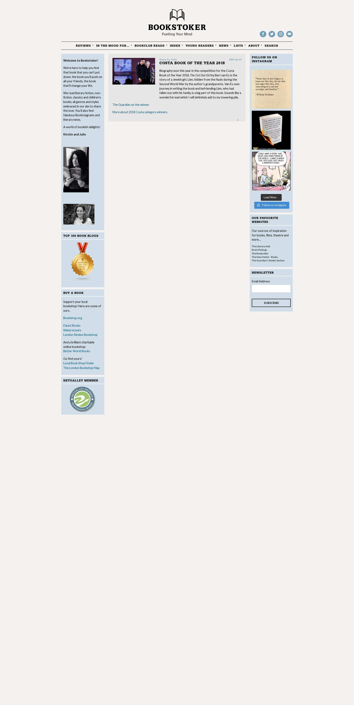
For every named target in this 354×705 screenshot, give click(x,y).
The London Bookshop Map (81, 368)
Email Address (261, 281)
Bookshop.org (72, 318)
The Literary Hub (261, 246)
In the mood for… (112, 45)
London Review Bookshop (80, 334)
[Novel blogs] (82, 263)
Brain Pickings (259, 249)
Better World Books (76, 351)
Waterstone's (72, 330)
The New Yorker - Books (265, 256)
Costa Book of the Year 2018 (192, 63)
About (254, 45)
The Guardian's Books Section (268, 260)
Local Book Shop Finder (78, 363)
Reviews (83, 45)
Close (238, 120)
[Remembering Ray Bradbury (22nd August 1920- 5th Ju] (271, 130)
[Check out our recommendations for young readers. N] (271, 171)
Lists (238, 45)
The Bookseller (260, 253)
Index (175, 45)
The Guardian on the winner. (131, 104)
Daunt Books (72, 325)
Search (271, 45)
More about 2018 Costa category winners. (140, 112)
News (224, 45)
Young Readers (200, 45)
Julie (174, 59)
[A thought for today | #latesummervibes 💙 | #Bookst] (271, 89)
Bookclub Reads (150, 45)
